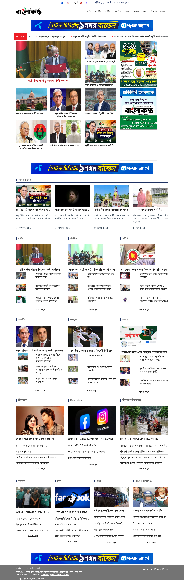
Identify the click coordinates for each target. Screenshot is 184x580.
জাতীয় (89, 11)
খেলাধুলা (127, 11)
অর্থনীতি (107, 11)
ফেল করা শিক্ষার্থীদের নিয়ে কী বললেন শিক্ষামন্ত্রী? (72, 530)
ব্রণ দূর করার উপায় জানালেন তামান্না (32, 445)
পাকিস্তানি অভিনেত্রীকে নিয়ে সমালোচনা (32, 463)
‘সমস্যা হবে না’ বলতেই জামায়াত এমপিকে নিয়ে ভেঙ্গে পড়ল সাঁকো (33, 530)
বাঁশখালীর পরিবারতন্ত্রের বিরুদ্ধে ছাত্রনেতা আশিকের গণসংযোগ (144, 451)
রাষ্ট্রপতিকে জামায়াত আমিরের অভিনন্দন (66, 145)
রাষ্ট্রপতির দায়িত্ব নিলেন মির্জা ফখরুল (48, 80)
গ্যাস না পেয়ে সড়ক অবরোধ (28, 518)
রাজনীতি (98, 11)
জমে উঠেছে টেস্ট (95, 355)
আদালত (145, 11)
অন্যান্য (163, 11)
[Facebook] (62, 2)
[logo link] (29, 11)
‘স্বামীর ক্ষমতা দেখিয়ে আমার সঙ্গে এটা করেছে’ (36, 457)
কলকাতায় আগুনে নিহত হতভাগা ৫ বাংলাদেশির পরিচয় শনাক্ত (49, 369)
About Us (147, 569)
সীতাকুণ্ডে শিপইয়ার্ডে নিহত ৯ (28, 524)
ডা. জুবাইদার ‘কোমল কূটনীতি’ (150, 209)
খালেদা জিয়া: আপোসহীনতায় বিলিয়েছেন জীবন (74, 209)
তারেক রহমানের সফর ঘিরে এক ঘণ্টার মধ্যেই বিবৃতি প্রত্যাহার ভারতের (110, 36)
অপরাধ (136, 11)
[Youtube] (81, 2)
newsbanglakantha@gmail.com (55, 574)
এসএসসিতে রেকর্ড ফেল (65, 524)
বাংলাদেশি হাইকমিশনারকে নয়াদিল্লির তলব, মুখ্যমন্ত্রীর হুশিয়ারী (144, 445)
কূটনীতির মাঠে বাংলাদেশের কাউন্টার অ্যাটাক (103, 145)
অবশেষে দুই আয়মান (25, 451)
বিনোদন (154, 11)
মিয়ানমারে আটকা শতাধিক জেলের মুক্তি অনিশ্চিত (141, 463)
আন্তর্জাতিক (117, 11)
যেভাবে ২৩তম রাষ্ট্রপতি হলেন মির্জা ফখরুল (103, 113)
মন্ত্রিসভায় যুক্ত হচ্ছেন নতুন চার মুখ (100, 61)
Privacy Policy (161, 569)
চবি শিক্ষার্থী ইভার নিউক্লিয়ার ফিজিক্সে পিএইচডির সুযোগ (72, 518)
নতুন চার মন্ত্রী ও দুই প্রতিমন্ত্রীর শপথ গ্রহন (58, 36)
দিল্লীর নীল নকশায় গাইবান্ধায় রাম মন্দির (111, 209)
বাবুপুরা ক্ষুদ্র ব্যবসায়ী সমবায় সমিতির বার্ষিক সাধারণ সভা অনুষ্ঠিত (144, 457)
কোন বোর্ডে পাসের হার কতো (67, 536)
